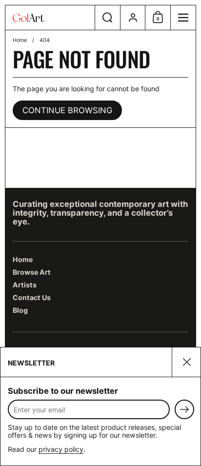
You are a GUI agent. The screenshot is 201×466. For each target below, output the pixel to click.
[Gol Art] (50, 18)
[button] (107, 17)
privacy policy (61, 449)
